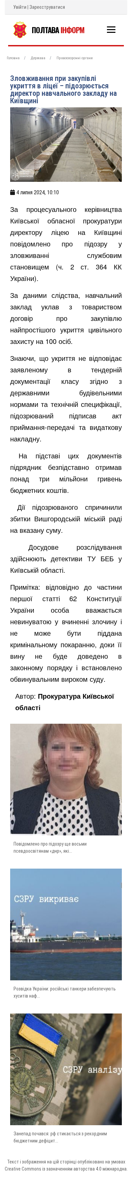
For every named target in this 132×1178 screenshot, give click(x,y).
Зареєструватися (47, 7)
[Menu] (111, 29)
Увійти (19, 7)
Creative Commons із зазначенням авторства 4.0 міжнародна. (66, 1169)
